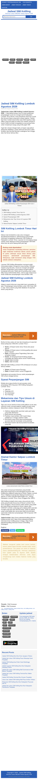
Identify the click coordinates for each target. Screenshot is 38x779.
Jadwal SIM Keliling (19, 11)
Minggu (26, 62)
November (7, 633)
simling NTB (11, 609)
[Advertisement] (19, 39)
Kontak (4, 7)
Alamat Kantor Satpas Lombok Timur (15, 223)
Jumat (12, 62)
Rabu (26, 59)
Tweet (13, 530)
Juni (10, 622)
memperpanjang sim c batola (27, 621)
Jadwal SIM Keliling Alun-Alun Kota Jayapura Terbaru (17, 656)
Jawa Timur (27, 5)
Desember (6, 636)
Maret (5, 619)
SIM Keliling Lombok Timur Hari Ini (14, 212)
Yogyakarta (27, 2)
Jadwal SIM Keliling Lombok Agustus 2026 (17, 214)
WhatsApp (20, 530)
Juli (5, 625)
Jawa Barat (6, 5)
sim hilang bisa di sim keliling (26, 618)
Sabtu (19, 62)
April (12, 619)
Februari (14, 616)
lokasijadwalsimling (8, 608)
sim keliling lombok (28, 608)
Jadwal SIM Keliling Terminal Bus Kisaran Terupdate (17, 677)
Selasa (20, 59)
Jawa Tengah (16, 5)
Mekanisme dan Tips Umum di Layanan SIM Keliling (17, 220)
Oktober (6, 630)
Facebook (5, 530)
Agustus (12, 625)
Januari (6, 616)
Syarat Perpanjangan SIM (11, 2)
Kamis (33, 59)
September (7, 628)
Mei (5, 622)
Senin (12, 59)
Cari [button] (31, 16)
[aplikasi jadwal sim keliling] (10, 645)
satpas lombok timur (18, 608)
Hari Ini (6, 59)
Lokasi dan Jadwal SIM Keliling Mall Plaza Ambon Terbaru (18, 679)
